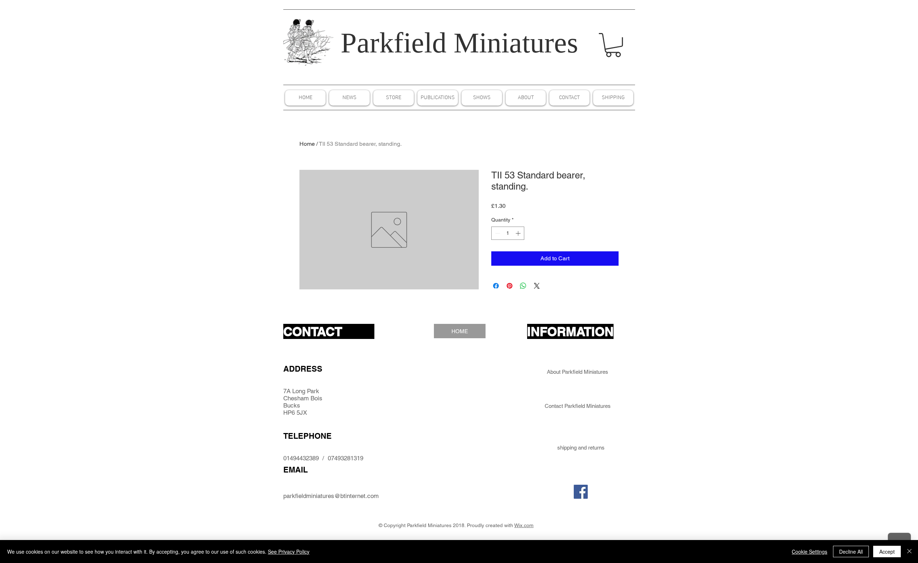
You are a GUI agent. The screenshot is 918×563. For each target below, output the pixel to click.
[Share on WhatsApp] (523, 286)
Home (307, 143)
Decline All (851, 551)
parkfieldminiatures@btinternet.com (331, 495)
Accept (887, 551)
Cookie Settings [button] (809, 551)
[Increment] (518, 233)
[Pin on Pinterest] (509, 286)
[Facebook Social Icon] (581, 492)
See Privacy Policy (288, 551)
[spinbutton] (507, 233)
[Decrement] (496, 233)
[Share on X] (537, 286)
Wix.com (524, 525)
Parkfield (393, 43)
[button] (613, 45)
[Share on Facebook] (496, 286)
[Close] (909, 551)
